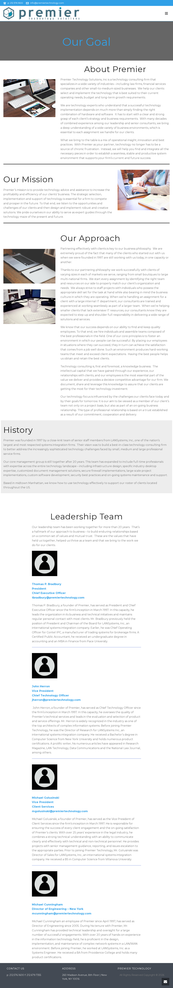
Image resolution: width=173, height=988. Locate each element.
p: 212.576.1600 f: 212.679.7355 (24, 975)
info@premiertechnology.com (47, 3)
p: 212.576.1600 (15, 3)
